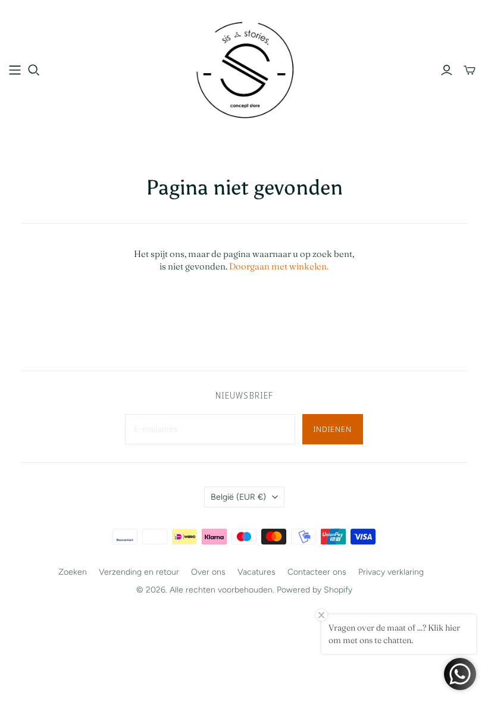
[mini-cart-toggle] (469, 70)
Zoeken (72, 572)
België (238, 497)
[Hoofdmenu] (15, 70)
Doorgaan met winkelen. (279, 266)
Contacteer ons (316, 572)
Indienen (333, 429)
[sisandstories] (244, 70)
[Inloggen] (446, 70)
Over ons (208, 572)
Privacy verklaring (391, 572)
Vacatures (256, 572)
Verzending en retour (139, 572)
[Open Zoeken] (34, 70)
